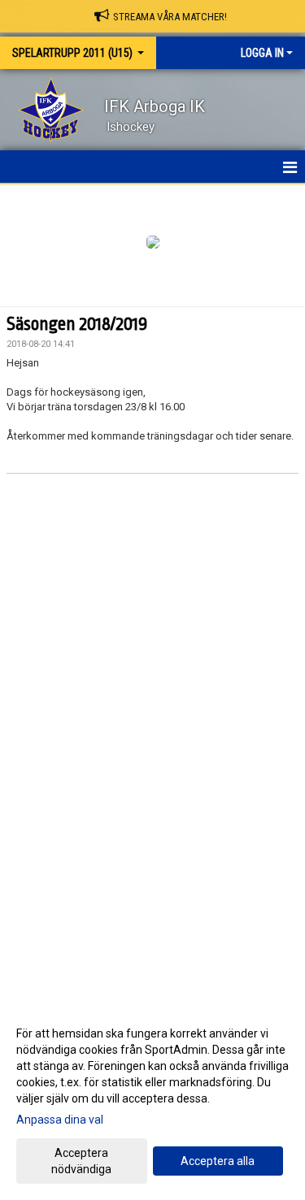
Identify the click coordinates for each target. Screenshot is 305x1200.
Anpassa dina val (59, 1119)
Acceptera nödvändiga (81, 1161)
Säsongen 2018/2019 (77, 324)
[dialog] (152, 1100)
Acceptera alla (218, 1161)
